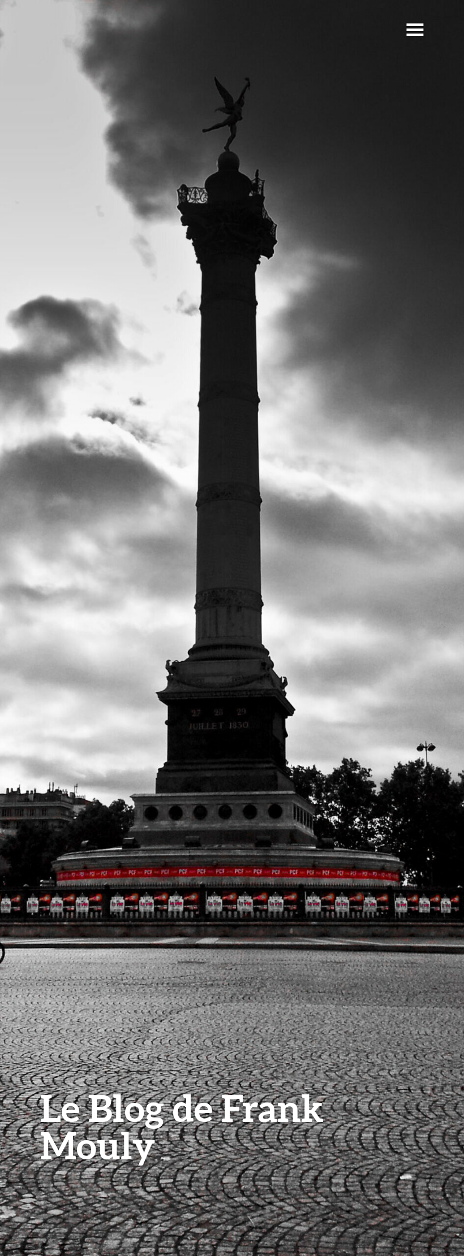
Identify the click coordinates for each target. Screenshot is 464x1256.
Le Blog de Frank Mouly (182, 1126)
